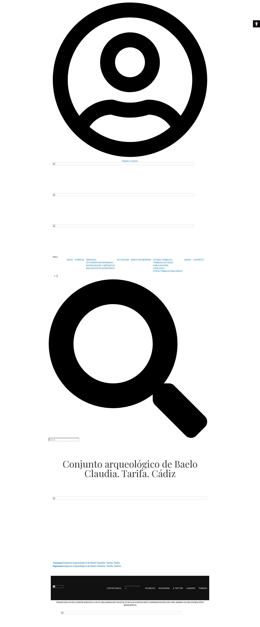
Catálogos (159, 268)
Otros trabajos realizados (167, 271)
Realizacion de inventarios (100, 268)
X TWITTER (178, 588)
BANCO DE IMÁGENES (141, 259)
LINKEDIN (190, 588)
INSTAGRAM (164, 588)
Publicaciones (160, 265)
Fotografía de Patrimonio (99, 262)
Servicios (91, 259)
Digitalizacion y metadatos (100, 265)
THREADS (203, 588)
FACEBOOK (150, 588)
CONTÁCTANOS (114, 588)
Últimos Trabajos (162, 259)
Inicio (70, 259)
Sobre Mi (79, 259)
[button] (256, 23)
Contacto (198, 259)
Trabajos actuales (163, 262)
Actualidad (123, 259)
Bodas (188, 259)
